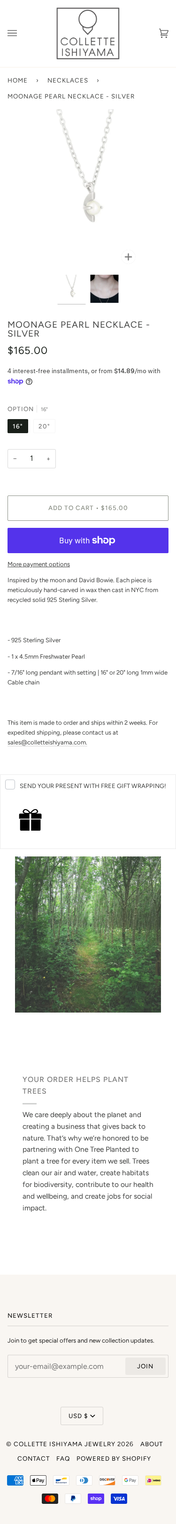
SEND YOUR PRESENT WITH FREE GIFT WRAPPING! (93, 785)
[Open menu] (22, 33)
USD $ (78, 1415)
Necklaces (67, 80)
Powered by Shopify (114, 1458)
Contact (33, 1458)
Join (145, 1366)
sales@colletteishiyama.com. (47, 742)
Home (18, 80)
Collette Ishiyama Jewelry (64, 1444)
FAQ (63, 1458)
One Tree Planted (102, 1149)
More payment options (39, 564)
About (151, 1444)
